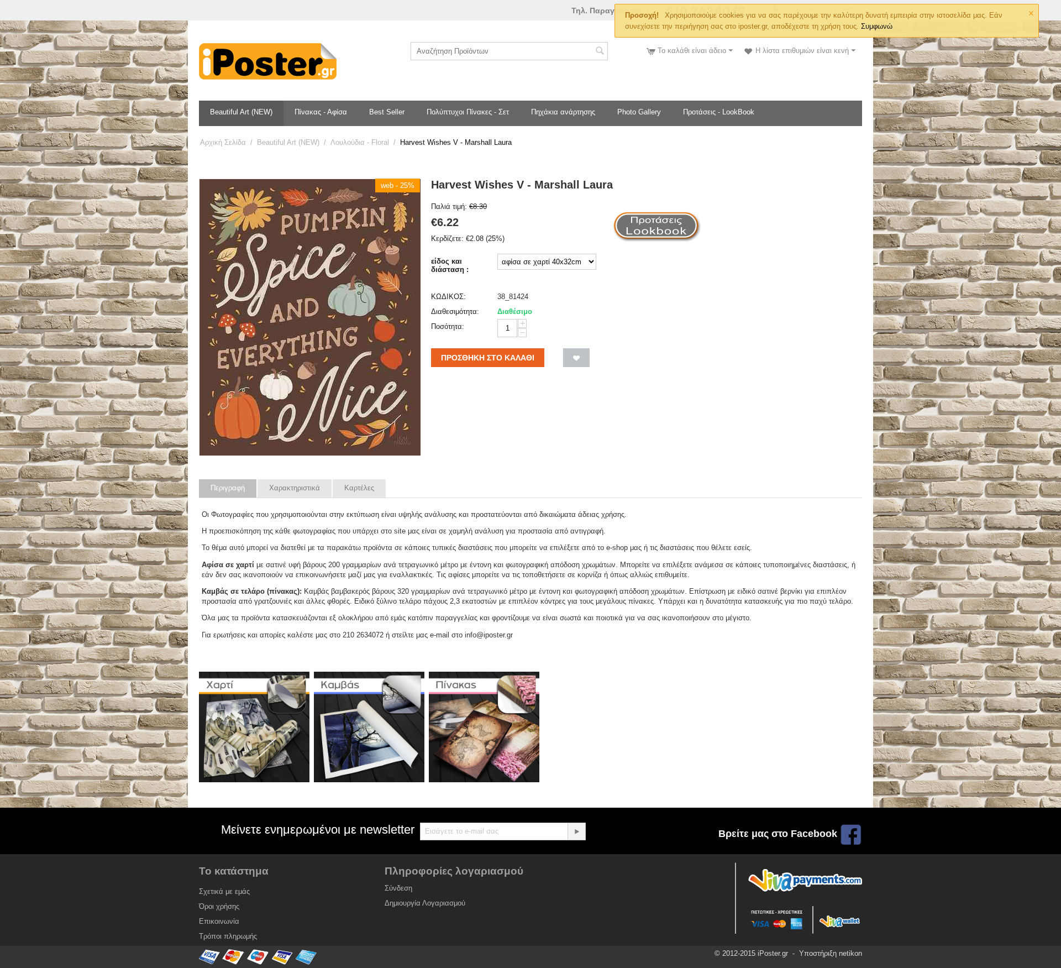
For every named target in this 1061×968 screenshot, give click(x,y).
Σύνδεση (398, 888)
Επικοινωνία (219, 921)
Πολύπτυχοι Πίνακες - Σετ (468, 112)
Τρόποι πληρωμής (228, 936)
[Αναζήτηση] (599, 52)
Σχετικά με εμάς (224, 891)
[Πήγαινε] (576, 831)
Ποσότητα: (447, 326)
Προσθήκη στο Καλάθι (487, 357)
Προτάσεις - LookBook (718, 112)
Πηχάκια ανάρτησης (563, 112)
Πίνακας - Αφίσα (321, 112)
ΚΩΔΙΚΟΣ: (448, 296)
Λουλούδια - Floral (359, 142)
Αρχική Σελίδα (223, 142)
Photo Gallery (639, 112)
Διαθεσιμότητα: (455, 311)
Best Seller (387, 112)
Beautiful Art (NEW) (241, 112)
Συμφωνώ (876, 26)
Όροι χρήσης (219, 906)
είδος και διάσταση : (450, 265)
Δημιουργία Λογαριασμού (425, 903)
